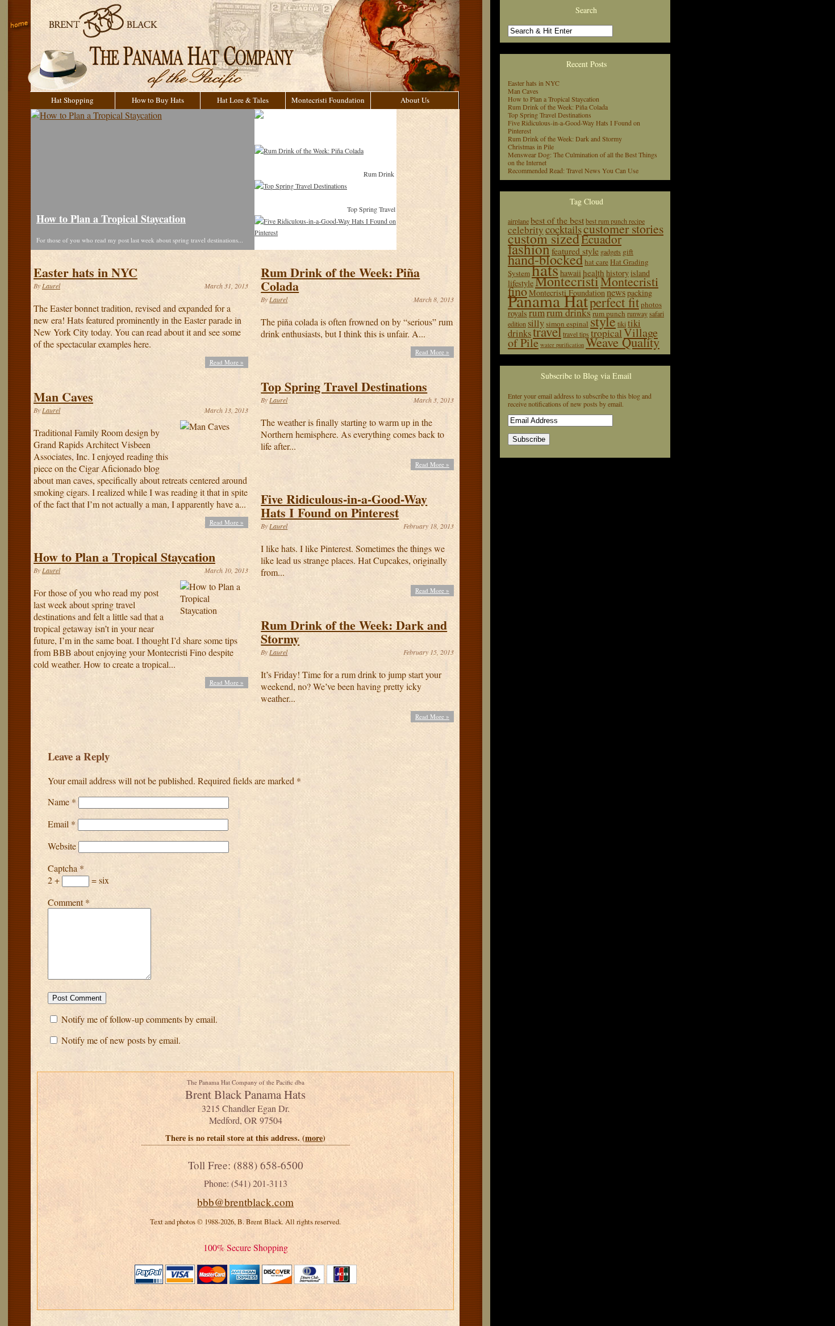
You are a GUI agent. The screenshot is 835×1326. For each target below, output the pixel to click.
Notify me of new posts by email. (121, 1040)
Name (62, 802)
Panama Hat (548, 301)
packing (639, 292)
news (616, 292)
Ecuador (601, 239)
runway (637, 313)
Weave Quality (622, 341)
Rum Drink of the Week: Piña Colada (340, 279)
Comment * (69, 902)
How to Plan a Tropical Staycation (111, 218)
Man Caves (63, 396)
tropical (606, 333)
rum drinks (568, 312)
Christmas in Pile (531, 146)
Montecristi (567, 281)
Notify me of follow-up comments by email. (139, 1019)
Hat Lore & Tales (243, 100)
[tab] (321, 126)
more (314, 1138)
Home (19, 25)
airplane (518, 220)
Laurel (51, 285)
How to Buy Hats (158, 100)
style (603, 321)
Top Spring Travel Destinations (344, 386)
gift (628, 251)
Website (62, 846)
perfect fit (614, 302)
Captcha (66, 868)
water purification (562, 345)
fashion (529, 248)
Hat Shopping (72, 100)
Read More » (227, 362)
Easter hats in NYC (85, 272)
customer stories (623, 228)
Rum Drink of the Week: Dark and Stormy (354, 632)
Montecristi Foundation (328, 100)
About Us (414, 100)
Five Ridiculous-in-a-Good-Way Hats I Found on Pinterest (344, 506)
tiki (621, 323)
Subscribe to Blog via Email (586, 375)
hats (545, 269)
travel (547, 332)
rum (537, 312)
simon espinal (567, 324)
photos (651, 304)
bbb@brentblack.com (245, 1202)
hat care (596, 262)
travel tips (576, 333)
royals (517, 313)
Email (62, 824)
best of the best (557, 220)
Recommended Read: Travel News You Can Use (573, 170)
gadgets (610, 251)
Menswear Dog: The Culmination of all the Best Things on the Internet (582, 158)
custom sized (543, 238)
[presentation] (325, 126)
